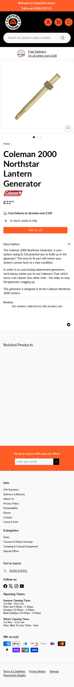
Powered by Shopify (14, 675)
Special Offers (11, 551)
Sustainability (10, 508)
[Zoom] (68, 127)
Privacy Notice (37, 671)
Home (6, 143)
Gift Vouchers (11, 489)
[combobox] (37, 37)
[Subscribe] (56, 461)
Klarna (6, 512)
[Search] (63, 38)
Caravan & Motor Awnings (18, 541)
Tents (6, 537)
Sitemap (54, 671)
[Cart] (58, 22)
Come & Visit (10, 521)
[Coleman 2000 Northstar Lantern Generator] (28, 382)
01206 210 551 (42, 8)
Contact (7, 517)
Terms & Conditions (14, 671)
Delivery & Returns (14, 494)
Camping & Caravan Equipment (20, 546)
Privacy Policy (11, 503)
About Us (8, 498)
